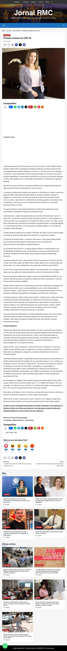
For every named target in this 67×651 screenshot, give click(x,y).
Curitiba (6, 630)
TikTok (47, 2)
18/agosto (39, 535)
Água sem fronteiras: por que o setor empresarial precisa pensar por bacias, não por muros (16, 500)
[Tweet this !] (18, 107)
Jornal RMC (33, 12)
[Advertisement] (35, 122)
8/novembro (8, 41)
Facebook (26, 2)
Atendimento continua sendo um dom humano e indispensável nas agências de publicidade (15, 533)
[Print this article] (35, 107)
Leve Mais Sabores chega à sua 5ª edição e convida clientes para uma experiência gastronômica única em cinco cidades (48, 571)
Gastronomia (39, 565)
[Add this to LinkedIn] (22, 107)
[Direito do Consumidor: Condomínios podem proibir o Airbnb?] (49, 519)
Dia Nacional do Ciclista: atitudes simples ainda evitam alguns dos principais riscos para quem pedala (17, 636)
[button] (4, 25)
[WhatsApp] (15, 107)
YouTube (40, 2)
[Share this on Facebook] (11, 107)
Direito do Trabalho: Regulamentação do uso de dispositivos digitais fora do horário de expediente (49, 500)
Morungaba (7, 565)
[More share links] (42, 107)
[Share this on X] (26, 107)
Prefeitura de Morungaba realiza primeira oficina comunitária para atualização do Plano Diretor (17, 603)
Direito (38, 597)
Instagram (33, 2)
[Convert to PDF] (38, 107)
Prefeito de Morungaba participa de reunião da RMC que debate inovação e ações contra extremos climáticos (17, 571)
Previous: (17, 464)
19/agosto (39, 504)
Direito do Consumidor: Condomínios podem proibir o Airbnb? (49, 532)
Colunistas (7, 35)
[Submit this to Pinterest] (30, 107)
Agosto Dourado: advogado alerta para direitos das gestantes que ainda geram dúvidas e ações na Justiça (47, 603)
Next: (50, 464)
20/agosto (7, 504)
